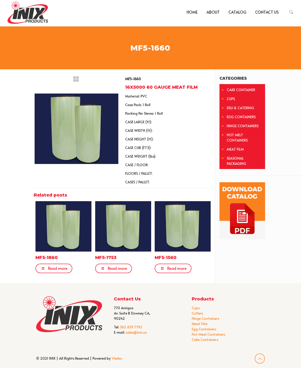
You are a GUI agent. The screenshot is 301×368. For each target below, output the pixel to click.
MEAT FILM (235, 149)
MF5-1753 (105, 257)
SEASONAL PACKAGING (236, 161)
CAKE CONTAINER (241, 89)
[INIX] (27, 12)
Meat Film (200, 323)
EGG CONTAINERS (241, 116)
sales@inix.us (136, 332)
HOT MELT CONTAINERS (237, 137)
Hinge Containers (205, 318)
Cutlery (197, 313)
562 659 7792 (131, 326)
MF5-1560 (166, 257)
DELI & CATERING (240, 107)
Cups (196, 307)
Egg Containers (204, 328)
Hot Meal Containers (208, 334)
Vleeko (116, 358)
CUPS (231, 98)
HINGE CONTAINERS (242, 125)
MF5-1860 (46, 257)
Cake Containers (205, 339)
